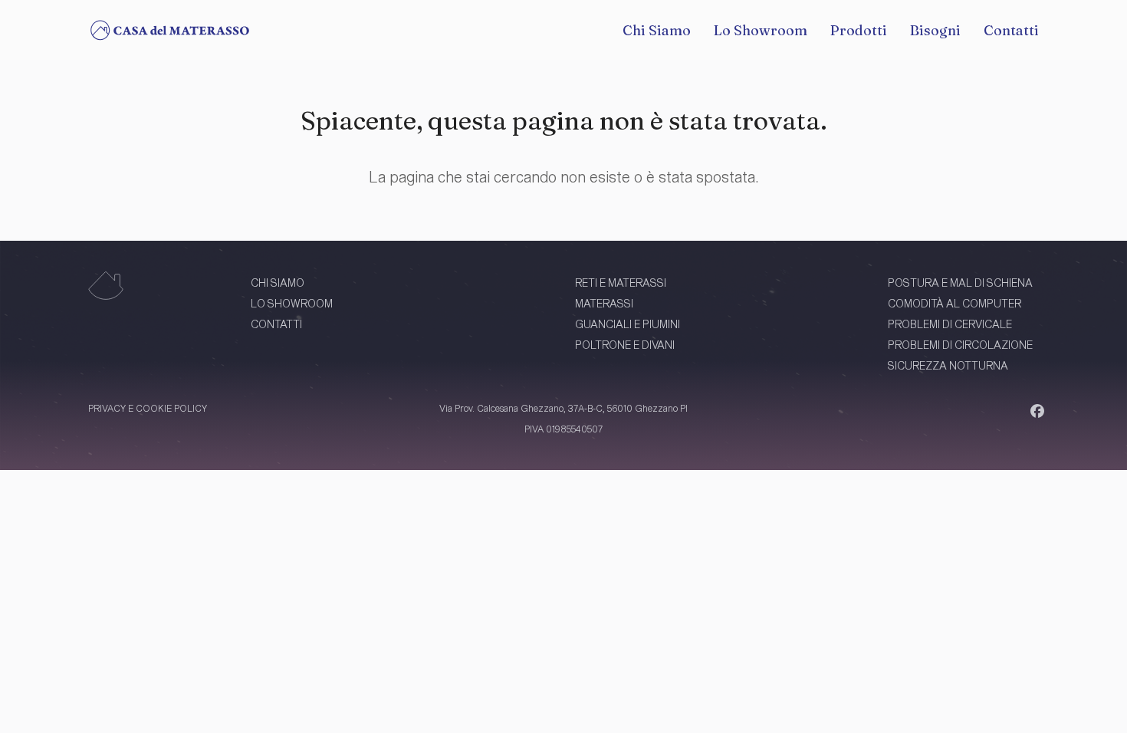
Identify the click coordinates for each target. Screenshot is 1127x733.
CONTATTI (276, 323)
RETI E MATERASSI (620, 282)
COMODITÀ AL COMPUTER (954, 303)
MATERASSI (604, 303)
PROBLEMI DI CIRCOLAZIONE (960, 344)
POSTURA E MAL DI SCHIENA (960, 282)
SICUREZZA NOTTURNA (948, 365)
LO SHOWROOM (292, 303)
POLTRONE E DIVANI (625, 344)
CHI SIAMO (277, 282)
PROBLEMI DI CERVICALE (950, 323)
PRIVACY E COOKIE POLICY (147, 408)
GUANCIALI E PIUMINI (627, 323)
